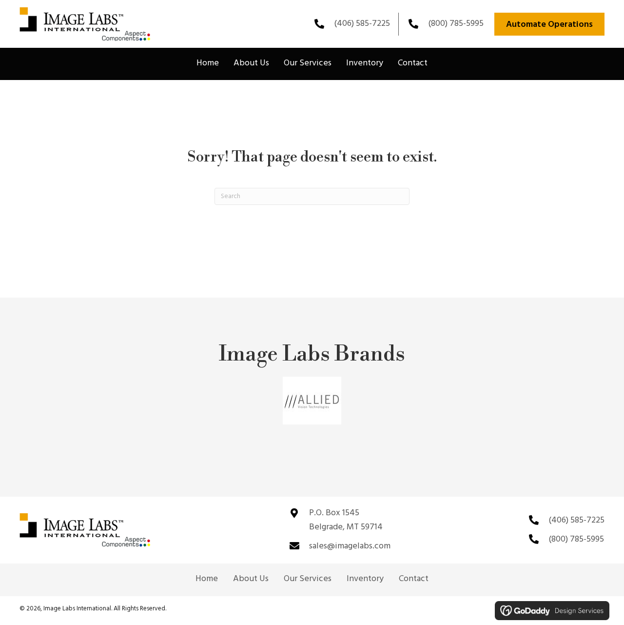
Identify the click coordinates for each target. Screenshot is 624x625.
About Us (251, 579)
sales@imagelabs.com (349, 546)
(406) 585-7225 (362, 24)
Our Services (308, 579)
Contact (414, 579)
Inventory (365, 579)
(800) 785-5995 (456, 24)
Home (206, 579)
